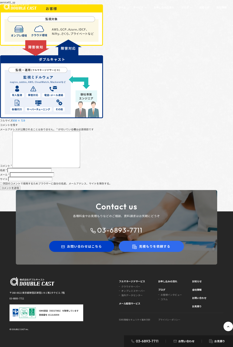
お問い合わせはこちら (84, 246)
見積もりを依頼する (154, 246)
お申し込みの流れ (164, 7)
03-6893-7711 (147, 341)
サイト (4, 179)
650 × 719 (19, 120)
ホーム (122, 7)
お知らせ (204, 7)
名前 (3, 170)
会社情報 (222, 7)
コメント (6, 166)
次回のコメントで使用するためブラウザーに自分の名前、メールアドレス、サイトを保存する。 (57, 183)
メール (4, 174)
